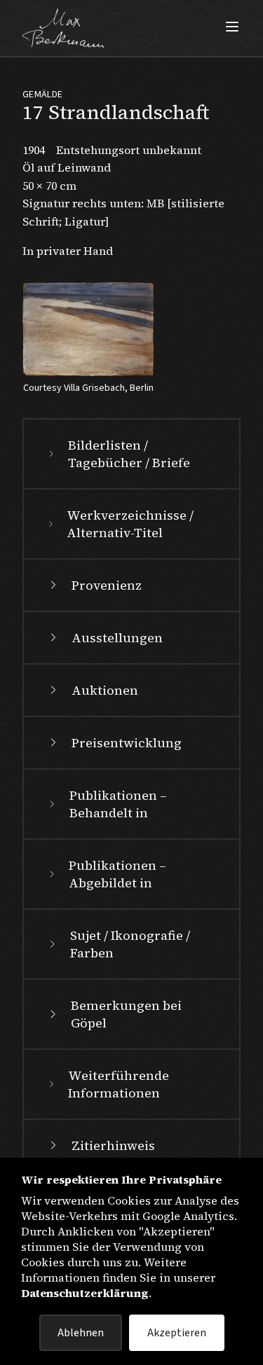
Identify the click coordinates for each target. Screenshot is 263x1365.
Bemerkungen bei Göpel (126, 1014)
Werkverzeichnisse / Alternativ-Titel (130, 523)
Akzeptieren (176, 1332)
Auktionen (105, 690)
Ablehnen (81, 1332)
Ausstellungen (117, 637)
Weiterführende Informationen (118, 1084)
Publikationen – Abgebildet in (117, 874)
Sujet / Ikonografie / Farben (130, 944)
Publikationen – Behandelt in (118, 804)
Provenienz (107, 585)
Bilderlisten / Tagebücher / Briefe (129, 453)
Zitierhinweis (113, 1145)
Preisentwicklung (127, 742)
